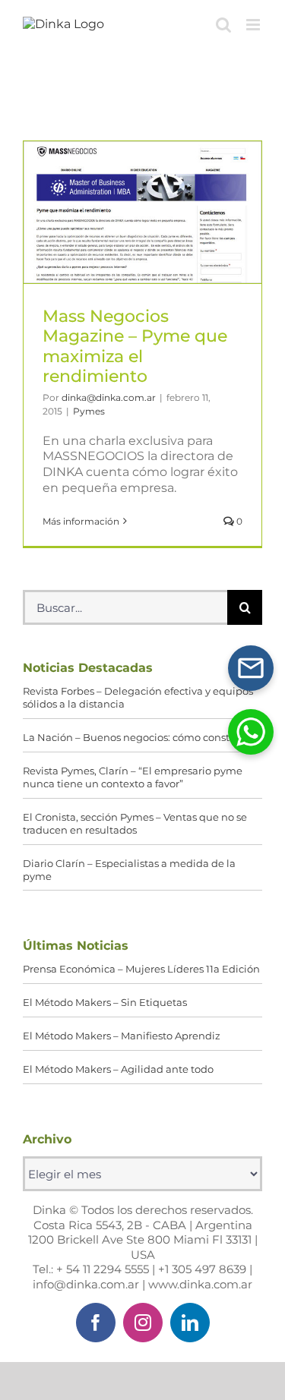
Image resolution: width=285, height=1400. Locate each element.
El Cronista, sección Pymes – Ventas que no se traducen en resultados (135, 823)
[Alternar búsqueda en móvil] (223, 25)
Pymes (89, 411)
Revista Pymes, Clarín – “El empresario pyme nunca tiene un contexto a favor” (132, 777)
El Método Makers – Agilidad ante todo (118, 1069)
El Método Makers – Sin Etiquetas (105, 1002)
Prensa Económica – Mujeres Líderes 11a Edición (141, 969)
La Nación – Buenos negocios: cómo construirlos (142, 737)
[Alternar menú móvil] (254, 25)
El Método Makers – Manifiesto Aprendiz (121, 1036)
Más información (81, 521)
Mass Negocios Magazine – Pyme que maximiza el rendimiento (142, 212)
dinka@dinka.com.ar (109, 397)
